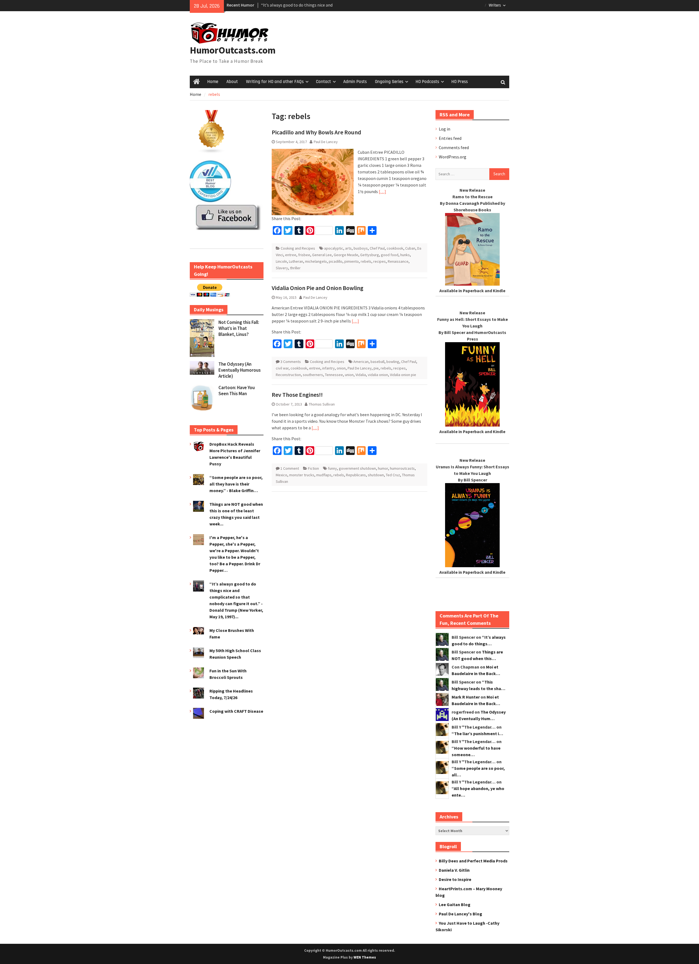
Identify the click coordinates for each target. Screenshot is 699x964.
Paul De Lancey (326, 141)
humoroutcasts (402, 468)
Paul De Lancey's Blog (460, 913)
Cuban (410, 248)
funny (332, 468)
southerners (313, 374)
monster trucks (301, 474)
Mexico (281, 474)
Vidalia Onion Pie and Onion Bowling (317, 288)
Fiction (313, 468)
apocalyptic (333, 248)
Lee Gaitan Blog (454, 904)
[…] (382, 191)
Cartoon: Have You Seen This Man (236, 391)
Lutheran (296, 261)
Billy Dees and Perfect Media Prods (473, 861)
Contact (323, 82)
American (361, 361)
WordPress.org (452, 156)
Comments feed (454, 147)
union (349, 374)
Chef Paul (377, 248)
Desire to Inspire (455, 879)
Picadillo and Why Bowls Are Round (316, 132)
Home (212, 82)
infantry (328, 368)
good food (389, 254)
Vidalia (361, 374)
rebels (366, 261)
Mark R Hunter (466, 697)
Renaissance (398, 261)
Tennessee (334, 374)
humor (383, 468)
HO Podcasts (427, 82)
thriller (295, 267)
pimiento (351, 261)
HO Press (459, 82)
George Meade (346, 254)
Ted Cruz (393, 474)
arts (348, 248)
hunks (405, 254)
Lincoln (281, 261)
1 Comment (289, 468)
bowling (392, 361)
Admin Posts (355, 82)
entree (290, 254)
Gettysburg (369, 254)
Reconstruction (288, 374)
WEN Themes (365, 957)
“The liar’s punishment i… (477, 733)
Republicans (356, 474)
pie (376, 368)
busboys (361, 248)
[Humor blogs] (211, 152)
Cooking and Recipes (298, 248)
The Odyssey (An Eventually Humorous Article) (239, 370)
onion (341, 368)
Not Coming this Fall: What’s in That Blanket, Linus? (238, 328)
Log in (444, 129)
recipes (379, 261)
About (232, 82)
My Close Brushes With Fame (287, 5)
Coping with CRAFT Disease (236, 711)
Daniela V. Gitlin (454, 870)
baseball (377, 361)
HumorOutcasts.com (233, 50)
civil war (282, 368)
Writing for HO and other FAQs (275, 82)
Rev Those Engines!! (297, 394)
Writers (495, 5)
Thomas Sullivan (322, 404)
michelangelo (316, 261)
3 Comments (290, 361)
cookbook (395, 248)
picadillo (335, 261)
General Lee (322, 254)
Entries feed (450, 138)
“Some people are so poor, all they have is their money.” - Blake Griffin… (236, 484)
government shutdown (357, 468)
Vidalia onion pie (403, 374)
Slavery (282, 267)
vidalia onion (378, 374)
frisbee (304, 254)
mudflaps (323, 474)
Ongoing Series (389, 82)
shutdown (376, 474)
